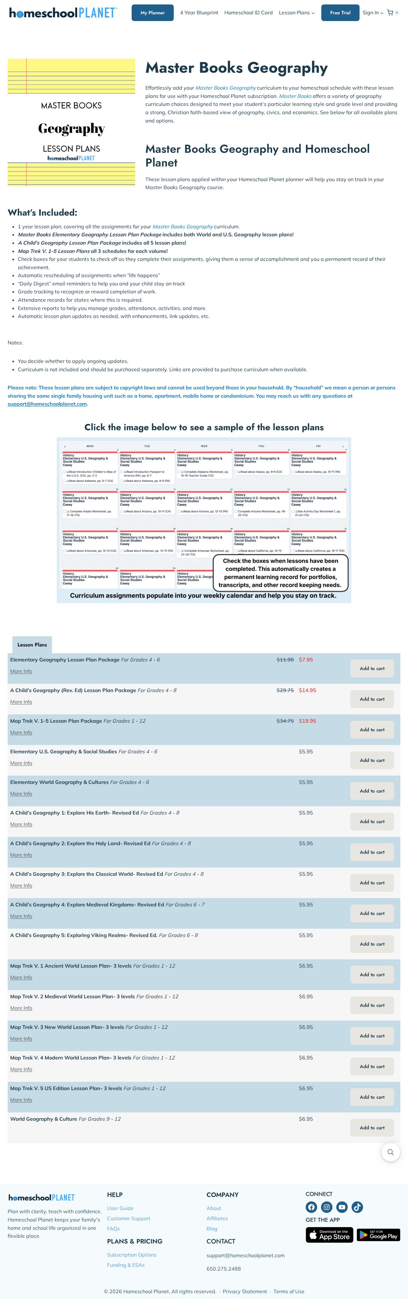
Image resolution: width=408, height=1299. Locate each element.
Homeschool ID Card (248, 12)
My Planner (153, 12)
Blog (212, 1228)
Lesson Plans (32, 644)
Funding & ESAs (126, 1265)
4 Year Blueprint (199, 12)
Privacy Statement (245, 1291)
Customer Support (128, 1218)
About (214, 1208)
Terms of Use (288, 1291)
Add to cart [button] (372, 668)
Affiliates (217, 1218)
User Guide (120, 1208)
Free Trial (340, 12)
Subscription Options (132, 1254)
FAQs (113, 1228)
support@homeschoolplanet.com (47, 404)
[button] (382, 13)
